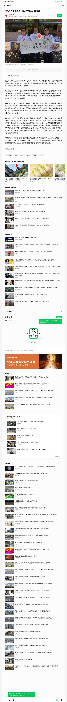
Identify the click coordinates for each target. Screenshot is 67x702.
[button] (5, 700)
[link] (9, 700)
